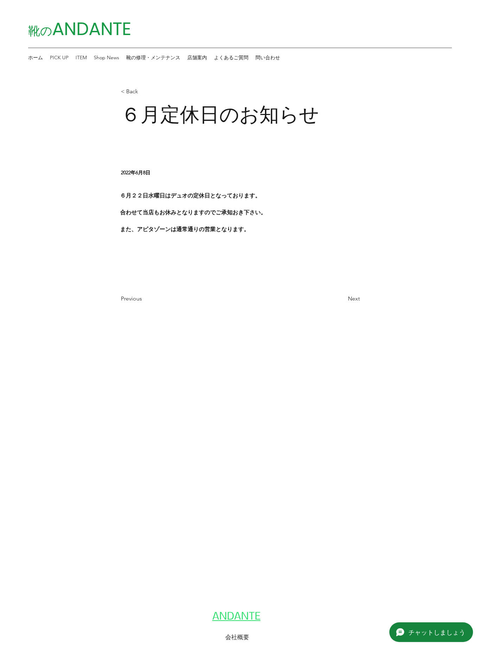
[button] (59, 57)
